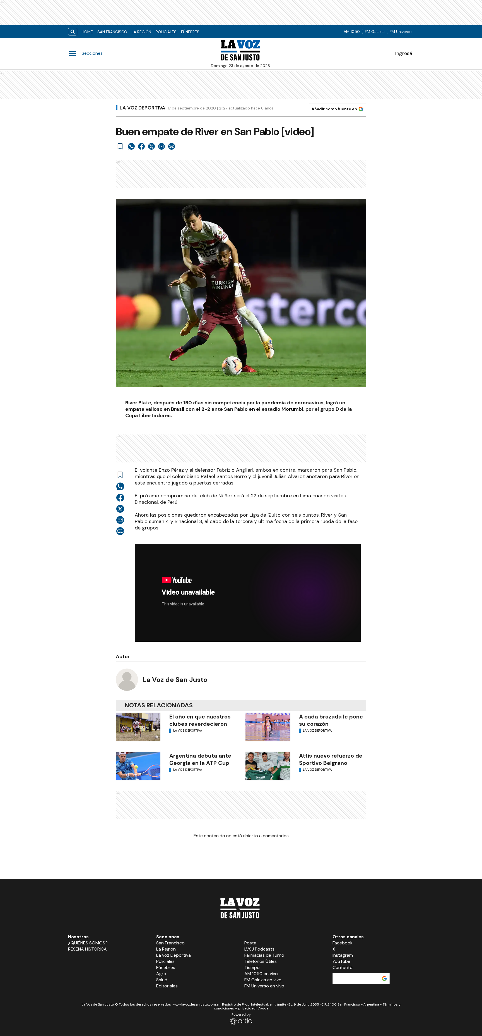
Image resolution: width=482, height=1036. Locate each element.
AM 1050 (352, 31)
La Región (141, 31)
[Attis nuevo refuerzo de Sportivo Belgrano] (267, 766)
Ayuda (263, 1008)
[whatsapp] (131, 146)
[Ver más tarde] (120, 146)
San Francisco (112, 31)
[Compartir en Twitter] (151, 146)
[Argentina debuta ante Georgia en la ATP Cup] (138, 766)
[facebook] (141, 146)
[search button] (72, 32)
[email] (161, 146)
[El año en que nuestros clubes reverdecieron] (138, 727)
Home (87, 31)
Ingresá (403, 53)
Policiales (166, 31)
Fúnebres (190, 31)
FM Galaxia (375, 31)
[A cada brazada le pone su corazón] (267, 727)
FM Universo (401, 31)
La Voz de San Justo (175, 679)
